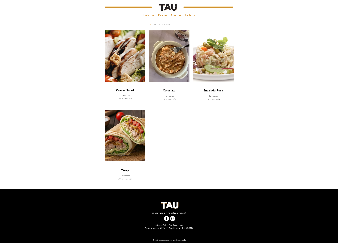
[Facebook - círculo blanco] (166, 218)
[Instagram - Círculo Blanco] (172, 218)
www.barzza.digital (180, 240)
